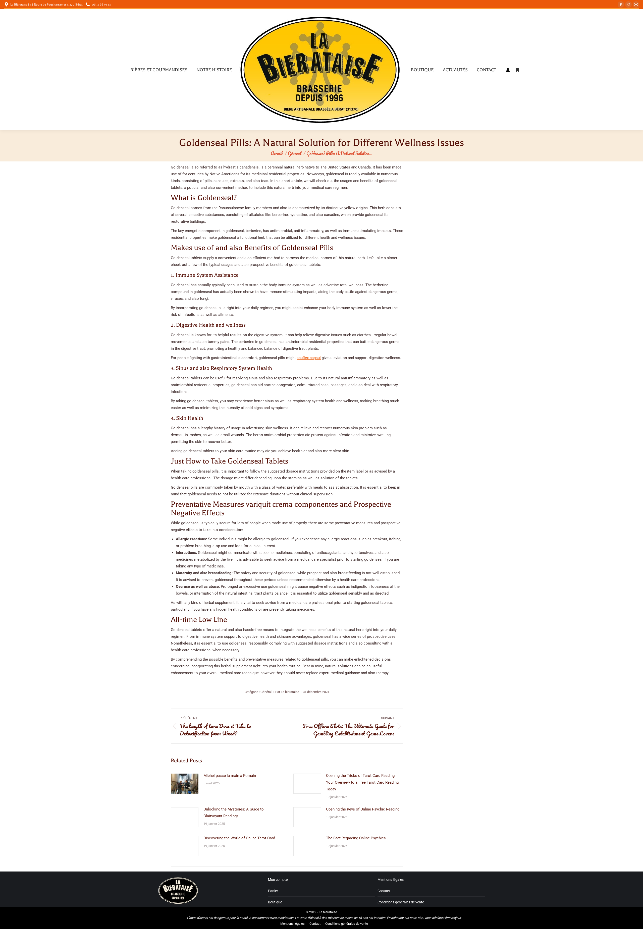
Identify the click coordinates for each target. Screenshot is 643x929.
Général (266, 692)
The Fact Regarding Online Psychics (356, 838)
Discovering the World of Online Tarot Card (239, 838)
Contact (384, 891)
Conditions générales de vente (401, 902)
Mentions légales (391, 880)
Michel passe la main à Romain (229, 775)
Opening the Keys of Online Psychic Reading (362, 809)
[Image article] (184, 784)
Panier (273, 891)
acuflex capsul (309, 358)
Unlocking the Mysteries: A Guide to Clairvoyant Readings (233, 812)
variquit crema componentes (292, 504)
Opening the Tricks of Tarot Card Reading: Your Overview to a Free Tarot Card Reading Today (362, 782)
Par (287, 692)
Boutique (275, 902)
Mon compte (278, 880)
